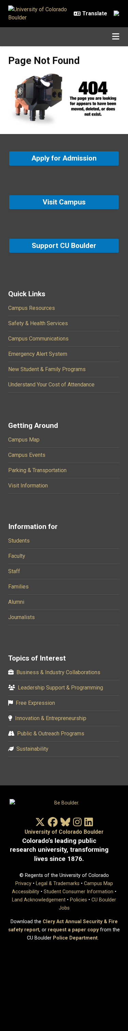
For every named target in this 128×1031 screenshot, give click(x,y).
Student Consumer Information (78, 892)
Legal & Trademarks (58, 883)
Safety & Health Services (38, 323)
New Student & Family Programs (47, 369)
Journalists (21, 617)
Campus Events (26, 455)
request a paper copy (73, 930)
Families (18, 586)
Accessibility (25, 892)
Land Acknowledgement (39, 900)
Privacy (23, 883)
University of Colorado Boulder (64, 832)
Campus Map (24, 439)
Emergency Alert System (37, 354)
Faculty (16, 556)
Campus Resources (31, 308)
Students (19, 540)
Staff (14, 571)
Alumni (16, 602)
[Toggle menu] (116, 36)
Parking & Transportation (37, 470)
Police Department (75, 938)
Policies (78, 900)
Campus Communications (38, 338)
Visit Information (28, 485)
